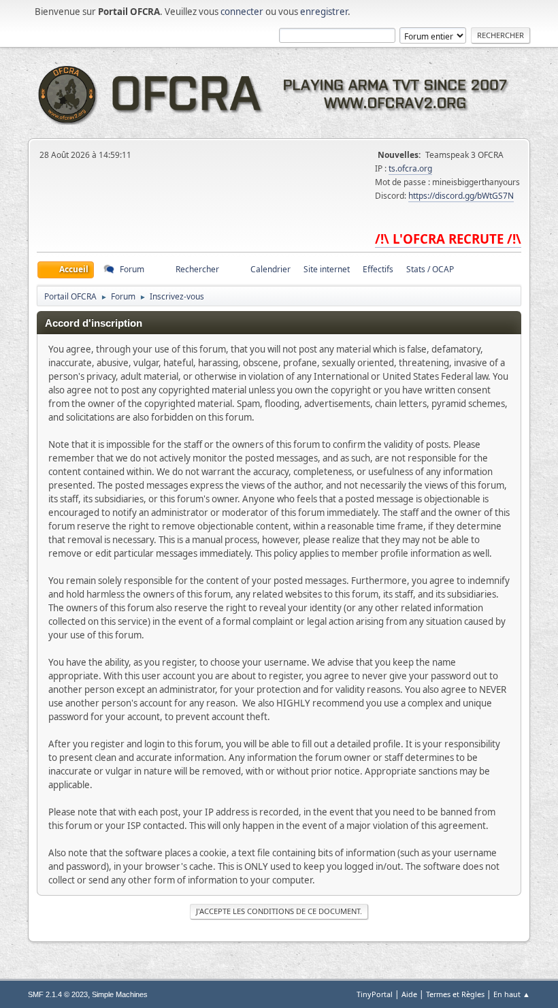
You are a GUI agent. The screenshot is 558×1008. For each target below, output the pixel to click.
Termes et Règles (455, 994)
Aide (409, 994)
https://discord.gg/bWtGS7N (461, 195)
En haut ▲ (511, 994)
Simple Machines (120, 994)
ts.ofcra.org (410, 168)
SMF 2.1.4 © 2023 (58, 994)
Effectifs (378, 269)
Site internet (326, 269)
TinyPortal (375, 994)
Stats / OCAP (430, 269)
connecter (241, 11)
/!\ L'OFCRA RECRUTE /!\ (448, 238)
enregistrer (324, 11)
